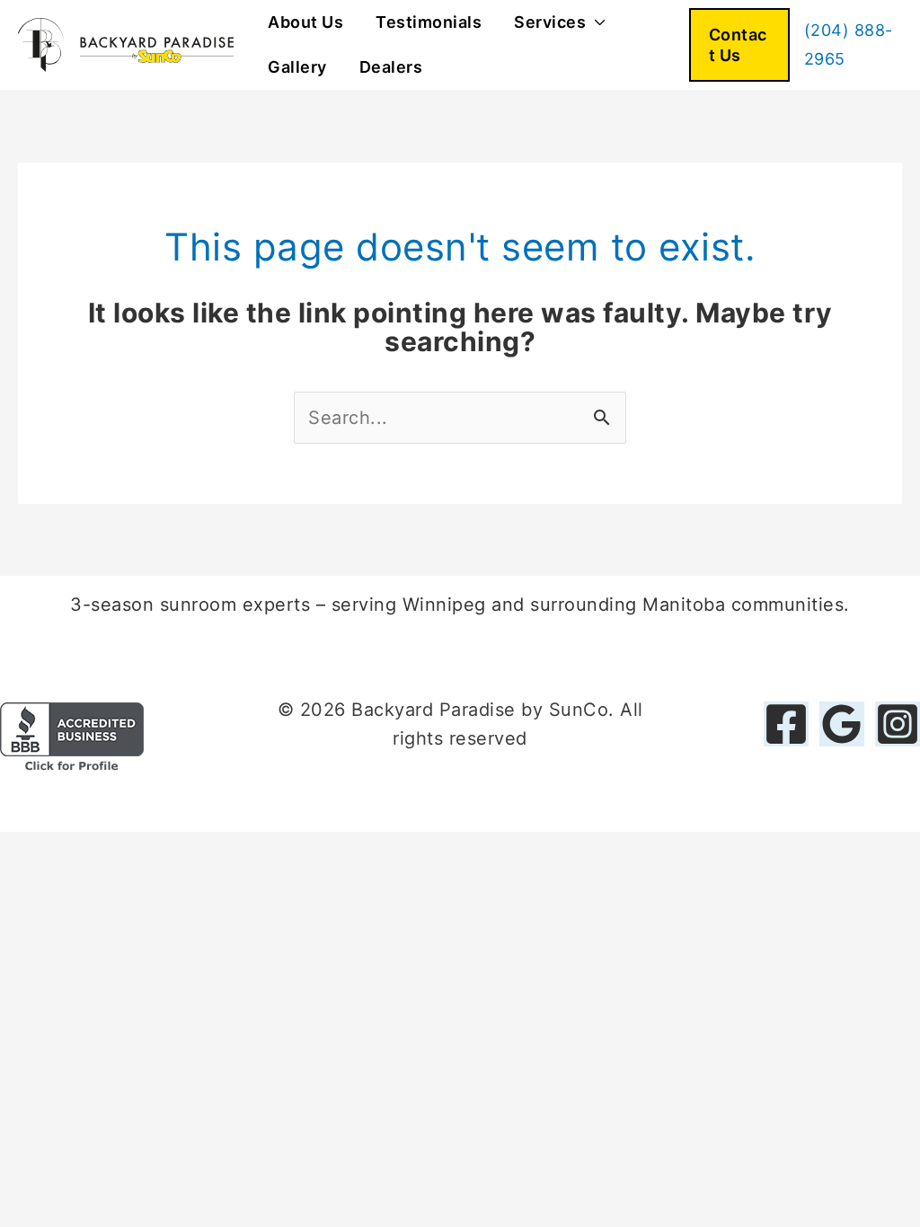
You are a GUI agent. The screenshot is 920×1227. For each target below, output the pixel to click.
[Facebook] (786, 724)
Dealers (391, 66)
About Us (305, 22)
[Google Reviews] (841, 724)
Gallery (297, 66)
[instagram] (897, 724)
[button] (739, 45)
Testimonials (429, 22)
